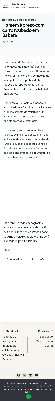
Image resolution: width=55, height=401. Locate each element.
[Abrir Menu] (49, 6)
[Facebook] (18, 375)
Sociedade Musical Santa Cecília (44, 338)
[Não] (51, 390)
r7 (9, 250)
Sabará (30, 71)
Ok (28, 396)
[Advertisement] (27, 192)
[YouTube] (36, 375)
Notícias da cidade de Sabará (19, 20)
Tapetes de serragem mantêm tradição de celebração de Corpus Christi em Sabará (13, 345)
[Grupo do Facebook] (30, 375)
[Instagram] (24, 375)
